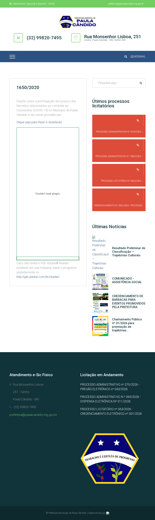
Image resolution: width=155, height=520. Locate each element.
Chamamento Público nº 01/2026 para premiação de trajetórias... (127, 325)
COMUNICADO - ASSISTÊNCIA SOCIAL (127, 280)
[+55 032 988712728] (107, 513)
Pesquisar (141, 83)
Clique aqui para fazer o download (39, 122)
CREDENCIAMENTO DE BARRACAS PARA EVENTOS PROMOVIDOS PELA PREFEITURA (128, 301)
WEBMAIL (139, 56)
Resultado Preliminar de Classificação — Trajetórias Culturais (128, 251)
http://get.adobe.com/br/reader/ (38, 277)
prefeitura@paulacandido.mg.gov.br (126, 3)
